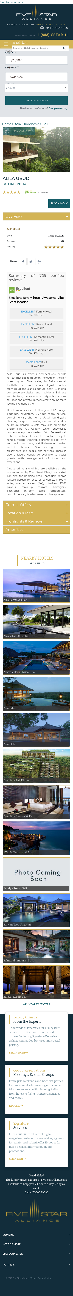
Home (7, 124)
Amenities (14, 529)
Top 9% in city (36, 364)
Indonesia (31, 124)
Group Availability (58, 108)
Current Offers (18, 505)
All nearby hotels (36, 1004)
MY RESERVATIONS (57, 28)
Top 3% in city (36, 338)
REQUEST (15, 1105)
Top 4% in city (36, 351)
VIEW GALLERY (21, 131)
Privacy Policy (44, 1278)
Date (9, 51)
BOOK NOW (59, 203)
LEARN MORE (17, 1052)
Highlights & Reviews (24, 521)
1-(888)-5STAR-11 (52, 35)
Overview (13, 216)
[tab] (36, 216)
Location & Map (19, 513)
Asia (18, 124)
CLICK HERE (16, 1159)
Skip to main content (13, 2)
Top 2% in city (36, 313)
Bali (45, 124)
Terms (33, 1278)
